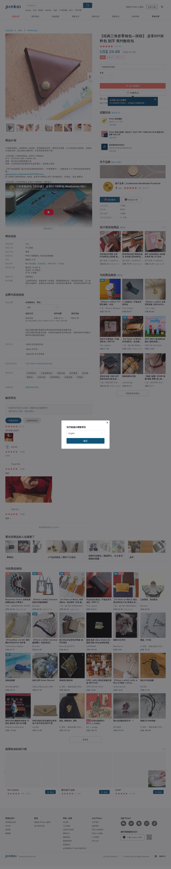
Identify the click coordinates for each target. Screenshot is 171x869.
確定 (85, 440)
